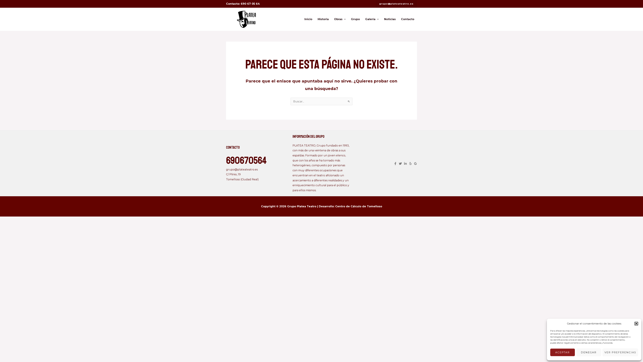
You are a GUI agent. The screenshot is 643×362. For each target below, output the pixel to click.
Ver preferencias (620, 352)
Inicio (308, 19)
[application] (344, 19)
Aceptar (562, 352)
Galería (370, 19)
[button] (636, 323)
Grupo (355, 19)
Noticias (390, 19)
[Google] (415, 163)
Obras (338, 19)
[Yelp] (410, 163)
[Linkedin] (405, 163)
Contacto (407, 19)
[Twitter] (400, 163)
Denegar (588, 352)
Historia (323, 19)
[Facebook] (395, 163)
